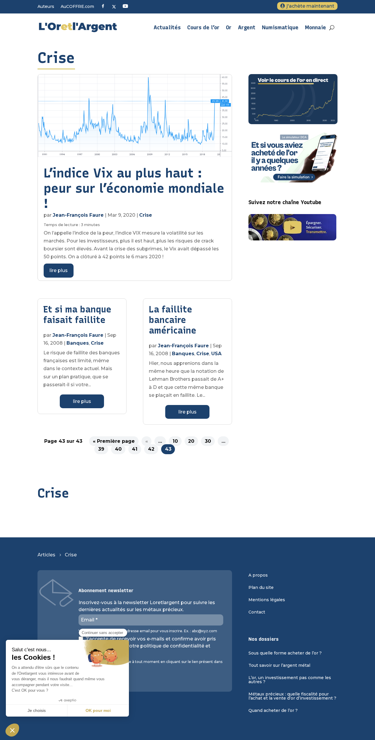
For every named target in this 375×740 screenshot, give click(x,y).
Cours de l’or (203, 27)
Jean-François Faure (78, 215)
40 (118, 449)
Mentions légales (266, 600)
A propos (258, 575)
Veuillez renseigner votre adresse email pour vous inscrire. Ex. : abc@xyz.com (148, 631)
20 (191, 441)
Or (228, 27)
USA (216, 353)
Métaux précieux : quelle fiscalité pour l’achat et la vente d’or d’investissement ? (292, 696)
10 (175, 441)
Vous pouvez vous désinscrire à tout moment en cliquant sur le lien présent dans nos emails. (150, 664)
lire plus (59, 270)
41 (134, 449)
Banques (78, 343)
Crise (145, 215)
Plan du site (261, 587)
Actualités (167, 27)
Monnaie (315, 27)
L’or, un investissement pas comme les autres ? (289, 680)
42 (151, 449)
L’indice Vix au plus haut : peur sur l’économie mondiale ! (134, 188)
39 (101, 449)
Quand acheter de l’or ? (273, 710)
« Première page (114, 441)
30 (208, 441)
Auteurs (46, 6)
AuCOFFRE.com (77, 6)
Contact (256, 612)
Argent (246, 27)
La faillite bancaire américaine (172, 320)
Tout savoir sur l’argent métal (279, 665)
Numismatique (280, 27)
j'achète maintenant (310, 6)
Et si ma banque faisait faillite (77, 314)
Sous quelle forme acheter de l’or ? (285, 653)
